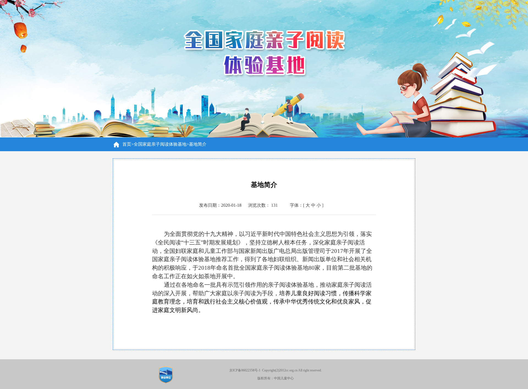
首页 (126, 144)
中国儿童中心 (284, 378)
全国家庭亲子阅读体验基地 (160, 144)
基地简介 (198, 144)
